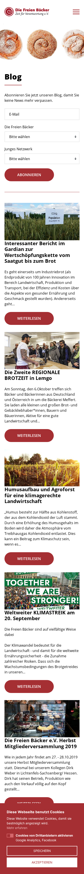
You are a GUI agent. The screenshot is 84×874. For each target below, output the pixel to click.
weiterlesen (29, 318)
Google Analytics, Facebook (44, 837)
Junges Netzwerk (18, 149)
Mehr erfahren (17, 828)
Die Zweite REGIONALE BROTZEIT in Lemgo (32, 375)
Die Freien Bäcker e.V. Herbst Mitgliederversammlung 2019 (40, 743)
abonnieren (29, 174)
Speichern (42, 851)
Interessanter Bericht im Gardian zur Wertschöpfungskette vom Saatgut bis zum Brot (37, 252)
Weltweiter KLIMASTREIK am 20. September (39, 615)
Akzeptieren (42, 862)
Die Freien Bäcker (19, 126)
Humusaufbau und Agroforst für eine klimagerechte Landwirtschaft (39, 495)
